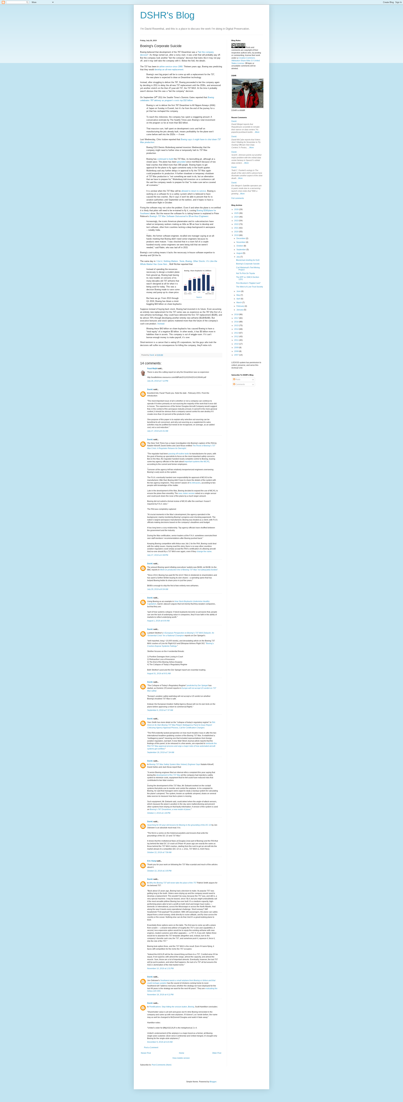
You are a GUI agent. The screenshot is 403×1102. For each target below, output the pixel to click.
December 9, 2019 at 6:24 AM (160, 1042)
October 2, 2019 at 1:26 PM (158, 813)
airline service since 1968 (170, 66)
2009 (236, 347)
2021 (236, 228)
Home (181, 1053)
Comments (240, 384)
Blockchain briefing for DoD (248, 260)
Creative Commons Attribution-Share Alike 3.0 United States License (245, 60)
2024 (236, 217)
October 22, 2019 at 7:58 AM (159, 852)
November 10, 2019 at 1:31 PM (160, 968)
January (240, 310)
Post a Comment (151, 1047)
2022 (236, 224)
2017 (236, 318)
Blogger (213, 1082)
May (238, 295)
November (241, 242)
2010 (236, 344)
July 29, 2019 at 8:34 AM (157, 589)
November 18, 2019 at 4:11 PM (160, 995)
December (241, 238)
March (239, 302)
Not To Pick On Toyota (245, 273)
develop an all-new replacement (169, 69)
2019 (236, 235)
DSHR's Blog (167, 15)
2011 (236, 340)
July (238, 257)
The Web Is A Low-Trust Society (249, 287)
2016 (236, 322)
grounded (181, 162)
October (240, 246)
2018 (236, 314)
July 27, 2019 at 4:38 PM (157, 555)
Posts (237, 379)
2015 (236, 325)
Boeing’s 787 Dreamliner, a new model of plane (170, 809)
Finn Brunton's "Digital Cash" (248, 283)
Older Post (216, 1053)
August (239, 253)
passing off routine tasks (178, 454)
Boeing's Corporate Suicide (248, 264)
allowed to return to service (193, 191)
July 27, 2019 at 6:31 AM (157, 431)
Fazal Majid (152, 368)
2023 (236, 221)
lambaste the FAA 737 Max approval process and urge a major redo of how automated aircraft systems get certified (182, 746)
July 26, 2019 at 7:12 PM (157, 381)
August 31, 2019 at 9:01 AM (159, 673)
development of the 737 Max (168, 775)
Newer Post (146, 1053)
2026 (236, 209)
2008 (236, 351)
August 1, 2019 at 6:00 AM (158, 621)
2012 (236, 336)
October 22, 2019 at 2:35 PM (159, 871)
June (238, 291)
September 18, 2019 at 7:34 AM (160, 752)
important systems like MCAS (196, 461)
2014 (236, 329)
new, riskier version (186, 493)
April (238, 299)
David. (150, 389)
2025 (236, 213)
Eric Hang (151, 861)
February (240, 306)
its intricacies (195, 483)
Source (199, 297)
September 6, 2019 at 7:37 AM (160, 710)
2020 (236, 232)
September (241, 249)
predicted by (197, 685)
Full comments (237, 198)
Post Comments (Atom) (161, 1065)
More (257, 132)
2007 (236, 355)
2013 (236, 333)
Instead (160, 324)
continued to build (165, 159)
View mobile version (181, 1058)
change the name (204, 551)
